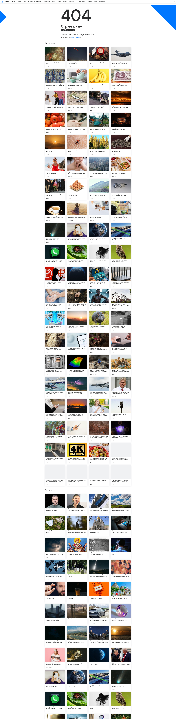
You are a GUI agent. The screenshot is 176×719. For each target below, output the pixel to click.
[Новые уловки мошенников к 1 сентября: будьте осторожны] (121, 585)
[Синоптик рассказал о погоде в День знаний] (55, 189)
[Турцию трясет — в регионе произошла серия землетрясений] (55, 702)
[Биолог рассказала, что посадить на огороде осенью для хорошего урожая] (99, 519)
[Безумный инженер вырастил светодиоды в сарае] (121, 431)
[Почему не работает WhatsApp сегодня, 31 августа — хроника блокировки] (55, 255)
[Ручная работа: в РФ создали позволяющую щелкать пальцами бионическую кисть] (55, 563)
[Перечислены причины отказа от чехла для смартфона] (77, 233)
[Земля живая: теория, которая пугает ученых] (99, 233)
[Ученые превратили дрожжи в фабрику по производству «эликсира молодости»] (55, 431)
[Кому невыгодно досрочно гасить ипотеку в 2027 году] (99, 585)
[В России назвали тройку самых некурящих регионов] (99, 211)
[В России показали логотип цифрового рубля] (55, 277)
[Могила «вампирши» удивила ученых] (77, 702)
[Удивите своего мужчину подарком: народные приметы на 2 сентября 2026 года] (121, 365)
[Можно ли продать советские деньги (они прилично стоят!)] (121, 79)
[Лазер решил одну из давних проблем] (121, 233)
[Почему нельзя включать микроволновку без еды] (121, 123)
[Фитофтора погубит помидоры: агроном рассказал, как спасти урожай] (55, 123)
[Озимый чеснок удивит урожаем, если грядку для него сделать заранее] (77, 299)
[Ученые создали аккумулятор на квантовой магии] (55, 453)
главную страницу (75, 37)
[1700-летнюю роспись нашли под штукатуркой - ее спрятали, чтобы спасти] (99, 431)
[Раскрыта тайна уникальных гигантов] (99, 321)
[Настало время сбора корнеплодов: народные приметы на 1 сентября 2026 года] (99, 343)
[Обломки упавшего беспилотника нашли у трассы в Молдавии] (77, 101)
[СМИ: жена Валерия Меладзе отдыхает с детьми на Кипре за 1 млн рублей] (121, 607)
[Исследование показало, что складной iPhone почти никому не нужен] (77, 497)
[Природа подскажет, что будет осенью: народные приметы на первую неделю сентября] (121, 702)
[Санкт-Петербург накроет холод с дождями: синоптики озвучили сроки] (99, 497)
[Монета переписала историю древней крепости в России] (77, 365)
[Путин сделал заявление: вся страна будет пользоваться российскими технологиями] (121, 658)
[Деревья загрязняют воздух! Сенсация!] (99, 541)
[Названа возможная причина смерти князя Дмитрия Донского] (77, 658)
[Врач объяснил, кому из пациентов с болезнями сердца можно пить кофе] (55, 211)
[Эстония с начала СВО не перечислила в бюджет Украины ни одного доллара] (99, 636)
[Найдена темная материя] (121, 541)
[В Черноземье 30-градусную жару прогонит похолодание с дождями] (77, 409)
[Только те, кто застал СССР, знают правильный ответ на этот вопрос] (55, 79)
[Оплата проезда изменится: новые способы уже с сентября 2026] (55, 409)
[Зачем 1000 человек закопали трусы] (55, 658)
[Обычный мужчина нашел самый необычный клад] (121, 145)
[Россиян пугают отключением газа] (121, 680)
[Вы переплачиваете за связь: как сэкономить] (77, 431)
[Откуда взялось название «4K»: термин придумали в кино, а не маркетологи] (77, 453)
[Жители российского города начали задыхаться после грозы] (55, 680)
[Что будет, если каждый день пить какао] (99, 57)
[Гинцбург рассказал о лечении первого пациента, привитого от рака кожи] (55, 607)
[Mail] (2, 1)
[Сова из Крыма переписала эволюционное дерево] (121, 255)
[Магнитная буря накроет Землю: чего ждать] (55, 145)
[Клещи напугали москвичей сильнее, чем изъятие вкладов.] (121, 453)
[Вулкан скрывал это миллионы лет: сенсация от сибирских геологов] (99, 189)
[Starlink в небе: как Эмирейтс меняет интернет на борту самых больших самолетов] (55, 497)
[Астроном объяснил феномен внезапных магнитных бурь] (77, 387)
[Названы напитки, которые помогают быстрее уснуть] (77, 79)
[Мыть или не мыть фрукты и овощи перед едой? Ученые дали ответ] (121, 211)
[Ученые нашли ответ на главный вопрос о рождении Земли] (77, 277)
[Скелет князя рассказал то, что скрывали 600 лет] (99, 658)
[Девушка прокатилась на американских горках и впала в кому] (121, 299)
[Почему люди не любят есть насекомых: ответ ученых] (77, 255)
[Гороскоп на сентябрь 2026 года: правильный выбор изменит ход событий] (77, 211)
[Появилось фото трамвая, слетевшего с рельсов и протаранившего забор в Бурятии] (99, 101)
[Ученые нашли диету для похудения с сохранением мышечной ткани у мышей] (121, 167)
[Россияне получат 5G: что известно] (121, 409)
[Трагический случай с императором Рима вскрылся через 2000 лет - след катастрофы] (55, 343)
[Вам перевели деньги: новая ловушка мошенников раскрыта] (77, 123)
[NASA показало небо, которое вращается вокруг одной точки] (77, 585)
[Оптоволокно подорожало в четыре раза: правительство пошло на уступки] (55, 585)
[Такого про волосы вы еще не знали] (99, 255)
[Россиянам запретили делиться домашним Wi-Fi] (121, 277)
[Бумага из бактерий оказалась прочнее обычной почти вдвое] (121, 475)
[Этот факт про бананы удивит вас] (99, 79)
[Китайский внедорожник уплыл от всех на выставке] (55, 387)
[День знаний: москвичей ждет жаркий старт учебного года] (77, 541)
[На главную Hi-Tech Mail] (6, 1)
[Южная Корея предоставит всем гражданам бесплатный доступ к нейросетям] (55, 475)
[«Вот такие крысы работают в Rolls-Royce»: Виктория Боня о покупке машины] (77, 636)
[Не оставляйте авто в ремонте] (99, 475)
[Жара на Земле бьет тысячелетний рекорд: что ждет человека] (121, 101)
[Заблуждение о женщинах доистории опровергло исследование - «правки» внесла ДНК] (99, 680)
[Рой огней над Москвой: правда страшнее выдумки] (77, 57)
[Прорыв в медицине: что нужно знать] (77, 145)
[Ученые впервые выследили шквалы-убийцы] (77, 563)
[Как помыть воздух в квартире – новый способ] (55, 321)
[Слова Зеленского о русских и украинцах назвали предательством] (55, 636)
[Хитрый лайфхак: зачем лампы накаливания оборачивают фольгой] (121, 189)
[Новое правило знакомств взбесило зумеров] (55, 167)
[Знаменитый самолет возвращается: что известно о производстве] (99, 123)
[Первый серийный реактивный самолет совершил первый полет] (99, 387)
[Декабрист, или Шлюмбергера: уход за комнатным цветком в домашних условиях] (121, 519)
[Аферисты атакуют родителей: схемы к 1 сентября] (77, 519)
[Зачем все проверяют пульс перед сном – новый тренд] (55, 299)
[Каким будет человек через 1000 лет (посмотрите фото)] (99, 299)
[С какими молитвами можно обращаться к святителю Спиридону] (77, 680)
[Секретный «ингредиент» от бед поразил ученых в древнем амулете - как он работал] (77, 475)
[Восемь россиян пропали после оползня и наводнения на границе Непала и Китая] (99, 167)
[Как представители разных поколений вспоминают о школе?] (121, 497)
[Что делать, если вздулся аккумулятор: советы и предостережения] (121, 321)
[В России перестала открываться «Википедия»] (77, 343)
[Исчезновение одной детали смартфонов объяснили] (121, 343)
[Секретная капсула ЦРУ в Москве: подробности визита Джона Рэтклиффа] (121, 57)
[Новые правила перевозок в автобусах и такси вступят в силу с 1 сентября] (99, 277)
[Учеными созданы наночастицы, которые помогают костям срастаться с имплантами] (55, 519)
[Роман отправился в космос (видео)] (99, 607)
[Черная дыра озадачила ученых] (121, 563)
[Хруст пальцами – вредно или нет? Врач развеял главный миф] (77, 167)
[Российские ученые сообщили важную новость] (77, 321)
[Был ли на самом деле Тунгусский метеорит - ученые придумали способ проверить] (99, 702)
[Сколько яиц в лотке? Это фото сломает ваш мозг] (77, 189)
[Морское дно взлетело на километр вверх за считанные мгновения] (121, 636)
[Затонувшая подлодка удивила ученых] (55, 57)
